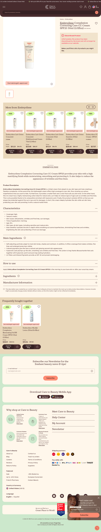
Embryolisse (67, 23)
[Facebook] (62, 496)
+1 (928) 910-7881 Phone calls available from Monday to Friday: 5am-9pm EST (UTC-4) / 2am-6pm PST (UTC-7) (50, 519)
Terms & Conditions (35, 460)
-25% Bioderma (33, 474)
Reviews (9, 463)
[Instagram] (54, 496)
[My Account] (85, 6)
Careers (9, 460)
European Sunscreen (35, 477)
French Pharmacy (12, 480)
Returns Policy (11, 466)
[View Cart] (89, 6)
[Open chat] (97, 528)
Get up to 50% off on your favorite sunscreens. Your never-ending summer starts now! (57, 1)
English (9, 497)
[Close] (98, 497)
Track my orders (33, 457)
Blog (7, 457)
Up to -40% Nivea (12, 477)
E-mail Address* (12, 368)
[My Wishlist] (81, 6)
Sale (7, 474)
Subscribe (50, 378)
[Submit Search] (96, 12)
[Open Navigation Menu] (4, 6)
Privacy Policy (33, 463)
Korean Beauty (33, 480)
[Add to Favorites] (96, 23)
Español (16, 497)
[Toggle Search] (8, 7)
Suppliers (31, 466)
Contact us (32, 454)
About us (9, 454)
